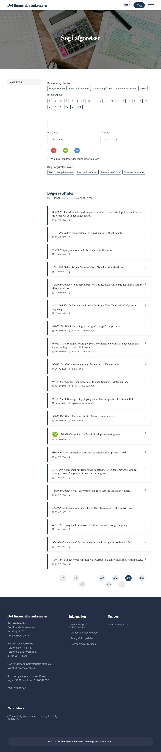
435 (128, 578)
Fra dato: (52, 132)
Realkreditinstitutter (79, 88)
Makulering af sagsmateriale (78, 625)
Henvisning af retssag (83, 643)
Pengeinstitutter (57, 88)
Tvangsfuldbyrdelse (82, 638)
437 (82, 584)
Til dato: (105, 132)
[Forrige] (63, 578)
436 (141, 578)
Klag (139, 5)
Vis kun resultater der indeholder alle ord (75, 159)
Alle (79, 107)
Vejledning (16, 81)
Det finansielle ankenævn (27, 5)
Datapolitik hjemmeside (84, 632)
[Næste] (121, 584)
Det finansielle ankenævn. (70, 741)
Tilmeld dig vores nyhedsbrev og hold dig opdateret (32, 717)
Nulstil (143, 88)
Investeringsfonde (102, 88)
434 (115, 578)
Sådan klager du (119, 624)
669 (108, 584)
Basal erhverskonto (126, 88)
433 (102, 578)
